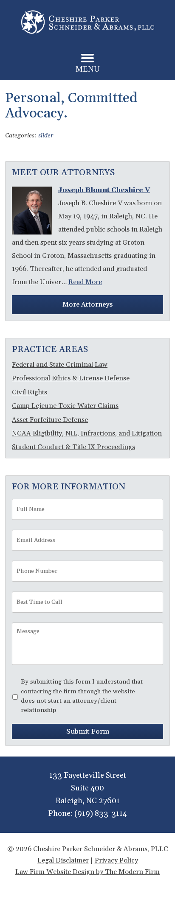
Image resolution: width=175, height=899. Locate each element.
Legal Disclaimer (63, 860)
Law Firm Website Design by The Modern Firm (87, 872)
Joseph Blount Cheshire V (104, 190)
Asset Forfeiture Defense (50, 420)
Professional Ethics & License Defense (71, 378)
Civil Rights (29, 392)
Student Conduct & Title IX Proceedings (73, 447)
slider (46, 136)
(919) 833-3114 (100, 813)
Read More (85, 282)
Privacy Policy (116, 860)
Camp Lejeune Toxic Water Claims (65, 406)
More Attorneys (87, 304)
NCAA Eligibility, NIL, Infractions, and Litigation (87, 433)
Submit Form (87, 731)
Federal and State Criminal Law (59, 364)
